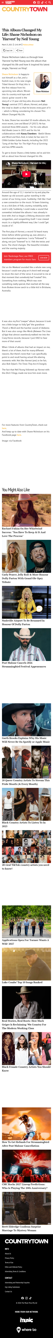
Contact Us (8, 1291)
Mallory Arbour (28, 44)
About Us (8, 1254)
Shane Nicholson (10, 74)
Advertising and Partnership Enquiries (17, 1283)
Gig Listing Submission (12, 1287)
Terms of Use (9, 1262)
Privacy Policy (9, 1258)
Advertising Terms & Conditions (15, 1271)
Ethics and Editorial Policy (13, 1267)
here (4, 428)
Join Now (43, 257)
